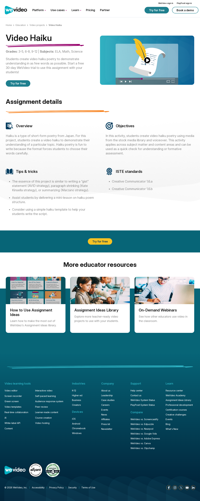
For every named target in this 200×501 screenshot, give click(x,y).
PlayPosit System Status (142, 405)
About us (105, 390)
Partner (105, 10)
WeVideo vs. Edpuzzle (142, 424)
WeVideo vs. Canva (140, 443)
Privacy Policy (56, 487)
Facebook (168, 487)
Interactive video (43, 390)
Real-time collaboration (16, 412)
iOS (74, 418)
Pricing (90, 10)
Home (9, 25)
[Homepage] (16, 10)
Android (76, 423)
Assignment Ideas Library (178, 400)
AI (5, 417)
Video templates (13, 406)
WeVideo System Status (142, 400)
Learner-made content (46, 412)
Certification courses (176, 409)
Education (21, 25)
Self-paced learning (45, 396)
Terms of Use (88, 487)
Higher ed (77, 395)
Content (9, 428)
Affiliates (105, 419)
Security (72, 487)
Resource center (174, 390)
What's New (172, 429)
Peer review (41, 406)
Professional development (179, 405)
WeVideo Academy (175, 395)
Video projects (37, 25)
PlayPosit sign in (184, 3)
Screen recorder (13, 396)
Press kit (105, 424)
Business (76, 400)
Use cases (58, 10)
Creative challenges (176, 414)
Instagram (174, 487)
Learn (76, 10)
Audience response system (49, 401)
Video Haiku (29, 38)
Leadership (107, 395)
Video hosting (42, 423)
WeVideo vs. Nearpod (141, 428)
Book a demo (185, 10)
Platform (38, 10)
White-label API (12, 423)
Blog (168, 424)
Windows (77, 433)
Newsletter (106, 429)
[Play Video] (147, 60)
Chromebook (79, 428)
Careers (105, 405)
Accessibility (38, 487)
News (104, 414)
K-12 (74, 390)
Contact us (135, 395)
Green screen (12, 401)
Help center (136, 390)
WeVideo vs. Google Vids (143, 433)
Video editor (11, 390)
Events (104, 409)
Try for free (157, 10)
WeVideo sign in (165, 3)
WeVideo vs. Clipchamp (142, 448)
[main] (100, 177)
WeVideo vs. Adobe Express (145, 438)
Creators (76, 405)
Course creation (43, 417)
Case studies (108, 400)
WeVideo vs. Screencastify (144, 419)
